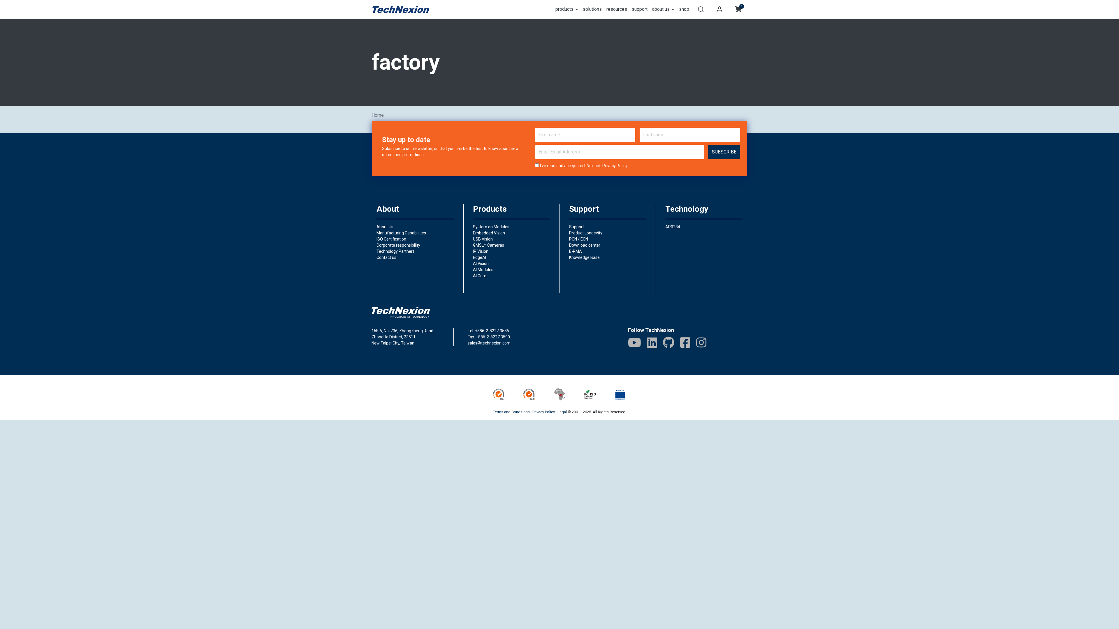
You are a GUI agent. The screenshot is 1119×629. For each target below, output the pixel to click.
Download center (584, 245)
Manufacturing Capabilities (401, 233)
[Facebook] (685, 342)
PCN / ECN (578, 239)
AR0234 (672, 227)
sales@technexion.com (489, 343)
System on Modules (491, 227)
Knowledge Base (584, 257)
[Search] (701, 9)
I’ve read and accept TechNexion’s (583, 165)
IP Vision (480, 251)
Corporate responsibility (398, 245)
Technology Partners (395, 251)
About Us (384, 227)
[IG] (701, 342)
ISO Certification (391, 239)
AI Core (479, 275)
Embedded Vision (489, 233)
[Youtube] (634, 342)
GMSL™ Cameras (488, 245)
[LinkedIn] (652, 342)
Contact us (386, 257)
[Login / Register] (719, 9)
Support (576, 227)
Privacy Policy (614, 165)
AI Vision (481, 263)
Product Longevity (585, 233)
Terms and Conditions (511, 412)
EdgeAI (479, 257)
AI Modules (483, 269)
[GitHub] (668, 342)
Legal (562, 412)
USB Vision (483, 239)
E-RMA (575, 251)
